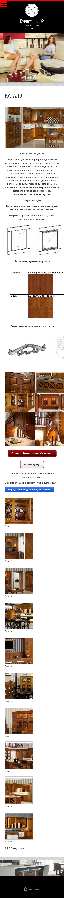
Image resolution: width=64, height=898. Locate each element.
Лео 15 (8, 666)
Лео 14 (8, 631)
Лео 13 (8, 596)
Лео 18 (8, 771)
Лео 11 (8, 526)
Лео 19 (8, 806)
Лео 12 (8, 561)
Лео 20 (8, 842)
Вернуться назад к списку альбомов (29, 489)
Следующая (17, 848)
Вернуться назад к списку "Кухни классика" (30, 482)
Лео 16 (8, 701)
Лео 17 (8, 736)
